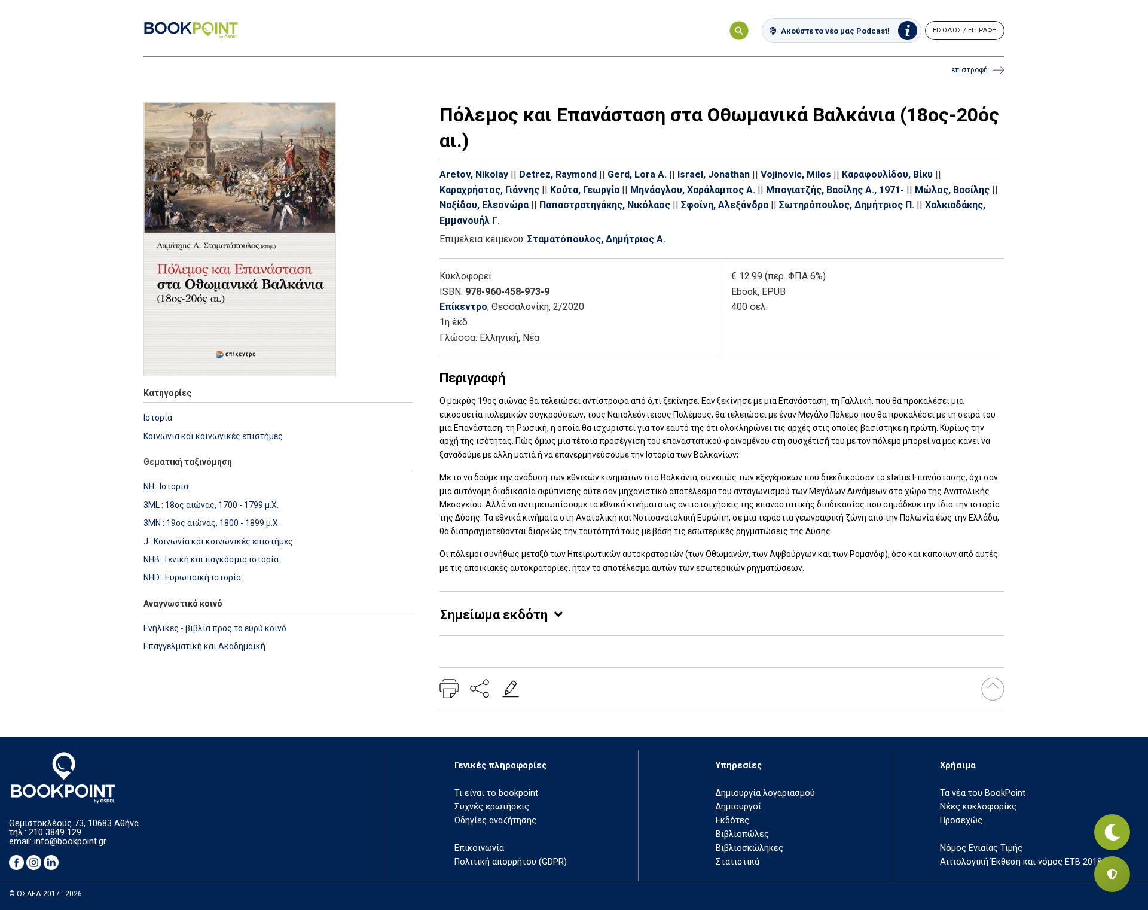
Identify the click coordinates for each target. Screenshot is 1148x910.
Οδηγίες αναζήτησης (495, 820)
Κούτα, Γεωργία (584, 190)
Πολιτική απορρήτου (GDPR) (510, 862)
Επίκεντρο (463, 306)
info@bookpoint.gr (70, 841)
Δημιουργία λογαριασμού (765, 793)
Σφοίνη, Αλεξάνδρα (724, 205)
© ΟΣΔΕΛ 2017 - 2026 (45, 894)
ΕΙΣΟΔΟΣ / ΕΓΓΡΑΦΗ (965, 30)
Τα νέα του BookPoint (982, 793)
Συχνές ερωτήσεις (491, 807)
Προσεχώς (961, 820)
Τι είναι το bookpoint (496, 793)
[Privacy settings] (1112, 874)
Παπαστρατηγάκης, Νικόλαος (604, 205)
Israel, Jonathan (713, 174)
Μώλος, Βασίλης (952, 190)
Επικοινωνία (479, 848)
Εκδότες (732, 820)
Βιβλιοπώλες (742, 834)
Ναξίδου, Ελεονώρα (484, 205)
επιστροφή (969, 70)
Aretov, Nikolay (473, 174)
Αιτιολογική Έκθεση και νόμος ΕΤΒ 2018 (1021, 862)
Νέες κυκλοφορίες (978, 807)
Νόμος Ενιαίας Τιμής (981, 848)
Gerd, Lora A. (637, 174)
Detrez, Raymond (558, 174)
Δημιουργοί (738, 807)
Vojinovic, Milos (796, 174)
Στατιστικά (737, 862)
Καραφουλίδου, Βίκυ (887, 174)
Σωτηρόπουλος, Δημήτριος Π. (846, 205)
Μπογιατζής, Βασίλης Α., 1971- (835, 190)
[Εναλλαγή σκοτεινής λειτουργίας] (1112, 832)
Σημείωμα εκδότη (494, 614)
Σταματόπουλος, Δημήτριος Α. (596, 239)
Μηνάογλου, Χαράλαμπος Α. (692, 190)
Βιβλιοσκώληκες (749, 848)
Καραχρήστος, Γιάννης (489, 190)
